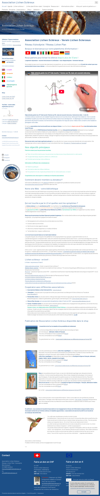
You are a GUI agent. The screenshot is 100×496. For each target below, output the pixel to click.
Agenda (10, 6)
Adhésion (36, 9)
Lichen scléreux (18, 6)
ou (3, 471)
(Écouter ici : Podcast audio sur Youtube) (75, 143)
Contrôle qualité (31, 493)
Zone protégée (17, 45)
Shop (29, 9)
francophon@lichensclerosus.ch (10, 137)
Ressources (54, 6)
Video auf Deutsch (12, 121)
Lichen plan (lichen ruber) (34, 6)
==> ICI (75, 314)
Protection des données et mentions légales (14, 493)
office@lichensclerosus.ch (9, 473)
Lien (72, 350)
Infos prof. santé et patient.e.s (85, 6)
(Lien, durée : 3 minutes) (81, 399)
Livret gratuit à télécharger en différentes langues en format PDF (74, 339)
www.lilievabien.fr (32, 294)
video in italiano (12, 123)
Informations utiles (67, 6)
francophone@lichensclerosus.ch (11, 469)
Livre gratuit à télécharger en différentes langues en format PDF (72, 365)
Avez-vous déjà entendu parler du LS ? (35, 275)
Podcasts (5, 9)
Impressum (41, 493)
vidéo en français (13, 119)
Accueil (4, 6)
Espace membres (47, 9)
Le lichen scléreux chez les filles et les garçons (38, 277)
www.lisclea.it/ (57, 290)
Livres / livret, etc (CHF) (8, 96)
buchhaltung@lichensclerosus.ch (51, 483)
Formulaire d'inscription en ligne (34, 184)
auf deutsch (10, 62)
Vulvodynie (46, 6)
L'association (20, 9)
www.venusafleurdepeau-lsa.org (81, 301)
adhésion (46, 182)
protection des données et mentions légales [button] (82, 488)
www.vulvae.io (54, 305)
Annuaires (12, 9)
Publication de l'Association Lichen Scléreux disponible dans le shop (56, 321)
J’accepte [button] (83, 491)
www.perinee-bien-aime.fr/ (80, 298)
